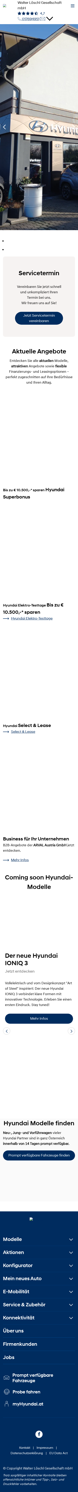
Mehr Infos (20, 860)
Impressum (45, 1447)
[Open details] (49, 19)
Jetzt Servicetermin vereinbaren (39, 318)
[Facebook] (39, 1434)
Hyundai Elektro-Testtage (32, 618)
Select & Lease (23, 731)
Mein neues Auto (22, 1278)
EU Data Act (58, 1453)
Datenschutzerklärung (27, 1453)
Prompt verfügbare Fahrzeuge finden (39, 1155)
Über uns (13, 1331)
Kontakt (24, 1447)
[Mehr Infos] (39, 925)
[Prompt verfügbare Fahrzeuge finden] (39, 1180)
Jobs (8, 1357)
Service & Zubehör (24, 1305)
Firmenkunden (20, 1344)
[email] (42, 19)
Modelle (12, 1239)
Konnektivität (18, 1318)
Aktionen (13, 1252)
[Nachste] (73, 127)
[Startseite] (39, 1220)
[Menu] (72, 6)
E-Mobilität (16, 1291)
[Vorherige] (4, 127)
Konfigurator (18, 1265)
